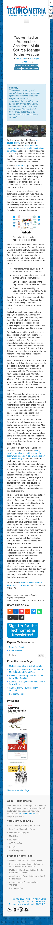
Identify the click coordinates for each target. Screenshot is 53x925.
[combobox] (26, 655)
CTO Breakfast (15, 843)
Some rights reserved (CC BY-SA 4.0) (32, 900)
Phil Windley (21, 58)
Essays (12, 846)
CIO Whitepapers (17, 850)
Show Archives (15, 650)
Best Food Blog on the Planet (22, 829)
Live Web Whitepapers (19, 832)
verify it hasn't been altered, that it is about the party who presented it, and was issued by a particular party (26, 454)
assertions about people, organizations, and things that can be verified (26, 148)
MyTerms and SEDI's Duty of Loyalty (25, 665)
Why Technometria (27, 813)
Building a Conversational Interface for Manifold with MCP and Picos (26, 670)
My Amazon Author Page (18, 790)
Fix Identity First (16, 693)
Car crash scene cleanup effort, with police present (24, 584)
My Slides (13, 836)
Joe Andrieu (20, 165)
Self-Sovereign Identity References (24, 825)
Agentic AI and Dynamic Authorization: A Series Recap (27, 683)
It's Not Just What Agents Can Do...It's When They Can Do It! (26, 676)
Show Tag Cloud (16, 647)
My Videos (14, 839)
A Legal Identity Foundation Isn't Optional (23, 689)
